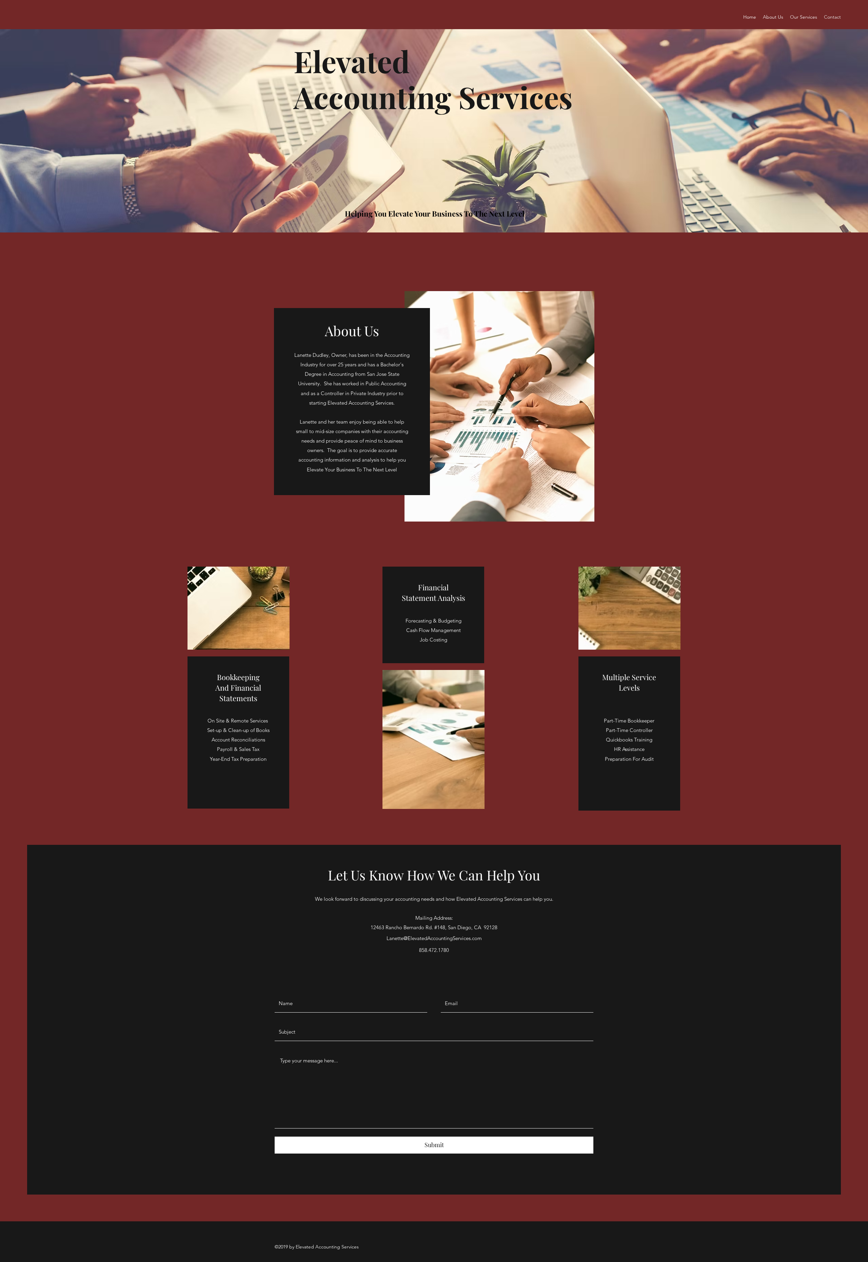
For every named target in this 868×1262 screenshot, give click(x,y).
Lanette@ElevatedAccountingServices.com (434, 938)
